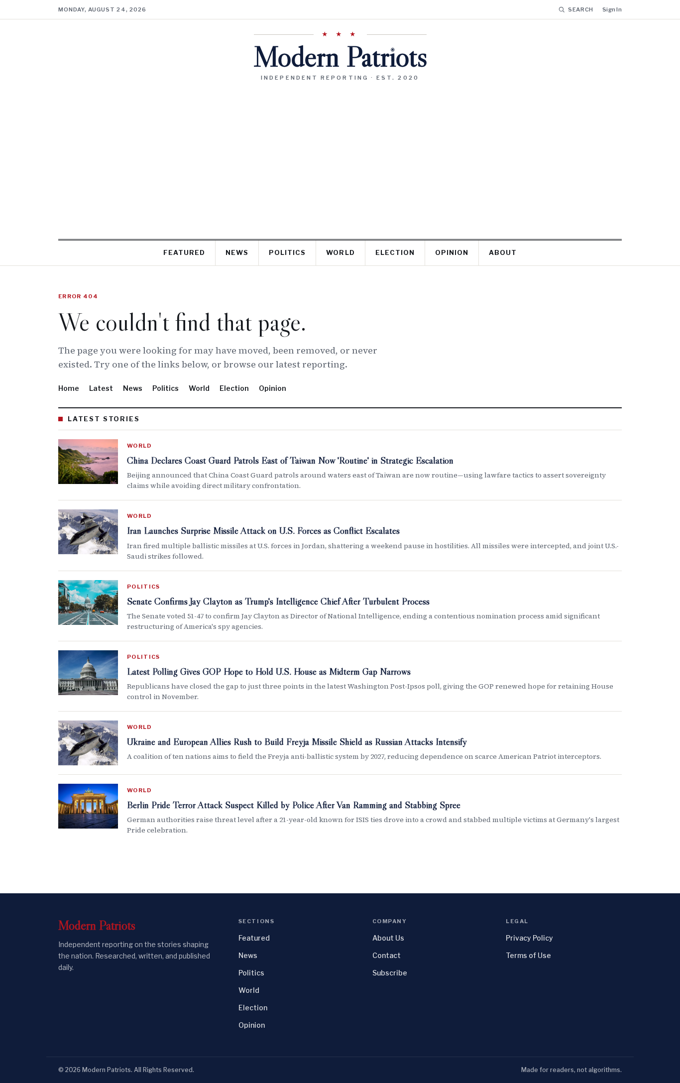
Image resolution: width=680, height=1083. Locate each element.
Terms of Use (528, 955)
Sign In (612, 9)
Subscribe (389, 972)
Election (395, 252)
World (340, 252)
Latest (101, 388)
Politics (287, 252)
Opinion (451, 252)
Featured (184, 252)
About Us (388, 938)
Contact (386, 955)
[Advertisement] (340, 156)
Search (580, 9)
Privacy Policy (529, 938)
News (237, 252)
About (503, 252)
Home (68, 388)
